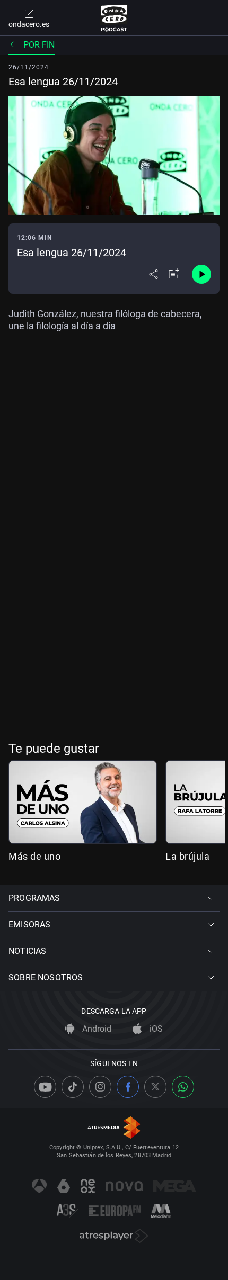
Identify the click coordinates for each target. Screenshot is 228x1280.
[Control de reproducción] (201, 274)
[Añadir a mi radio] (173, 274)
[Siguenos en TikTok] (73, 1087)
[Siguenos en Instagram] (100, 1087)
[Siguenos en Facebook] (128, 1087)
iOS (155, 1029)
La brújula (187, 856)
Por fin (39, 45)
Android (95, 1029)
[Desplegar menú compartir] (153, 274)
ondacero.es (28, 24)
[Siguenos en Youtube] (45, 1087)
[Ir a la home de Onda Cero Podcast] (114, 18)
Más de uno (34, 856)
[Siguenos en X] (155, 1087)
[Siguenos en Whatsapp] (183, 1087)
